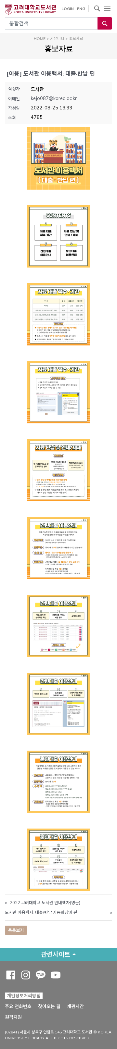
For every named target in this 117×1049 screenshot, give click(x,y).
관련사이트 (55, 954)
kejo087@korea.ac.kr (54, 98)
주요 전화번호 (18, 1006)
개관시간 (75, 1006)
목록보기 (16, 930)
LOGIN (67, 8)
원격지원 (13, 1017)
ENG (81, 8)
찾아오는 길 (49, 1006)
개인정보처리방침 (24, 996)
